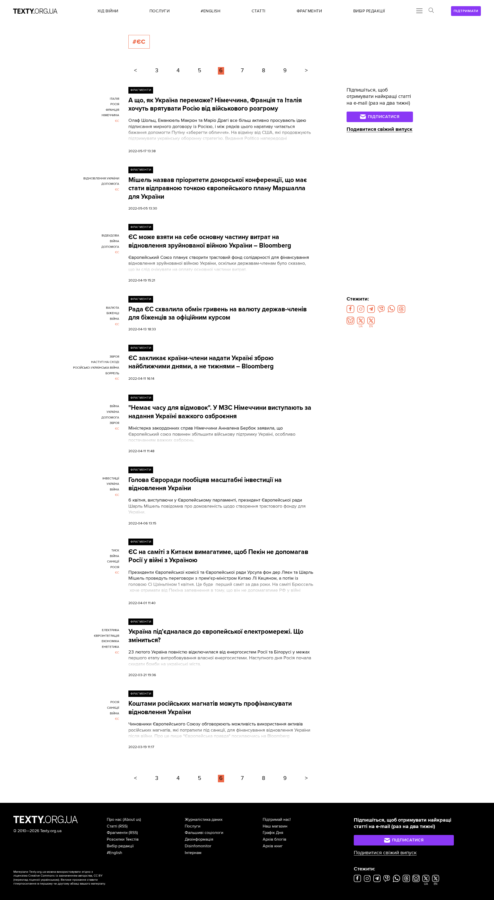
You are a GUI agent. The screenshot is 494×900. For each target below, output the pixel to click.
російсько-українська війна (96, 368)
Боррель (112, 373)
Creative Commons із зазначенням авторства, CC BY (65, 876)
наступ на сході (105, 362)
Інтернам (193, 852)
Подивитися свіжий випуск (379, 129)
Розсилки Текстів (123, 839)
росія (114, 104)
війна (114, 241)
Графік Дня (273, 832)
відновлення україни (101, 178)
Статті (112, 826)
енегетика (110, 647)
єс (117, 121)
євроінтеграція (106, 636)
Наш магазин (275, 826)
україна (113, 412)
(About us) (132, 819)
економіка (110, 641)
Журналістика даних (204, 819)
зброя (114, 357)
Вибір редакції (120, 846)
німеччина (110, 115)
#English (114, 852)
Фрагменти (140, 90)
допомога (110, 184)
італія (114, 99)
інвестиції (110, 478)
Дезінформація (199, 839)
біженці (113, 313)
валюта (112, 308)
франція (112, 110)
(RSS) (123, 826)
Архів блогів (274, 839)
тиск (115, 550)
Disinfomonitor (198, 846)
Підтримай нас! (277, 819)
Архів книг (273, 846)
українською (49, 880)
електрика (110, 630)
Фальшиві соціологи (204, 832)
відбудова (110, 236)
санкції (113, 561)
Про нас (114, 819)
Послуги (192, 826)
